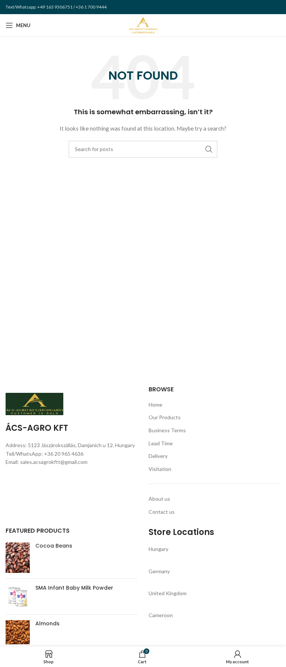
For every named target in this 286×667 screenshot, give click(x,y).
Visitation (160, 469)
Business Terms (167, 430)
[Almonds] (18, 632)
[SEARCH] (208, 149)
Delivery (158, 456)
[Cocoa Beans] (18, 557)
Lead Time (161, 443)
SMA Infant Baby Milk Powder (74, 587)
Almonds (47, 623)
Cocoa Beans (53, 545)
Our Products (165, 417)
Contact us (162, 512)
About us (159, 499)
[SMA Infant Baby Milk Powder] (18, 596)
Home (155, 404)
